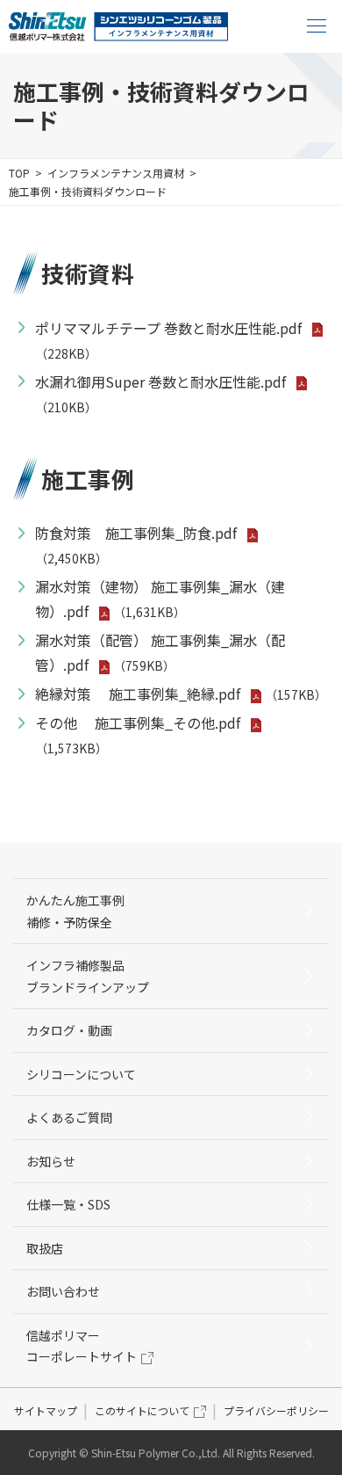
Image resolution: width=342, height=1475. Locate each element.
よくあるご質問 (69, 1117)
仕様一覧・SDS (68, 1204)
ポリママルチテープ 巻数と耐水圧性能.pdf (168, 327)
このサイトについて (142, 1410)
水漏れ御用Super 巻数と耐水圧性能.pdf (160, 381)
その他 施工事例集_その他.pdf (137, 722)
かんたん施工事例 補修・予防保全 (81, 911)
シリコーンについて (81, 1074)
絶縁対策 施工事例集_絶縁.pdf (137, 693)
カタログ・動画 (69, 1030)
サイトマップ (45, 1410)
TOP (19, 172)
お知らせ (50, 1161)
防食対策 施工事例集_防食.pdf (136, 532)
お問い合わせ (63, 1291)
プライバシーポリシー (276, 1410)
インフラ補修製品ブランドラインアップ (87, 976)
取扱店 (44, 1248)
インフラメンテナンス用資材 (115, 172)
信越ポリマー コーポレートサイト (81, 1346)
